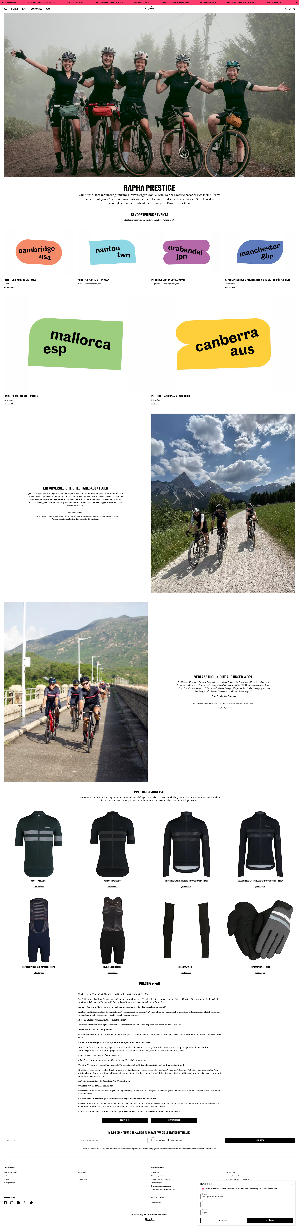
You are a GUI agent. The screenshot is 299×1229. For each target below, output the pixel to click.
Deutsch (203, 1184)
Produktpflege (83, 1179)
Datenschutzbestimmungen (184, 1149)
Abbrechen (223, 1220)
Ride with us (125, 1120)
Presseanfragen (156, 1183)
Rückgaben (82, 1172)
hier (95, 519)
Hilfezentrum (8, 1176)
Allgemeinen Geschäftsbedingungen (144, 1149)
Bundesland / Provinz (209, 1202)
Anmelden (260, 1140)
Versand (6, 1179)
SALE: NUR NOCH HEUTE (9, 2)
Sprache (205, 1210)
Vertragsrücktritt (9, 1183)
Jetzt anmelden (9, 287)
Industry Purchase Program (160, 1179)
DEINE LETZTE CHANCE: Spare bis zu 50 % (42, 2)
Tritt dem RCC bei (174, 1120)
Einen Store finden (10, 1172)
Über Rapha (155, 1172)
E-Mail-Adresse (10, 1140)
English (209, 1184)
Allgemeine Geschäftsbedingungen (163, 1189)
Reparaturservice (84, 1176)
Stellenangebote (157, 1176)
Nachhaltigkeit (231, 1172)
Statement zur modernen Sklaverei (237, 1176)
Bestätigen (270, 1220)
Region (204, 1194)
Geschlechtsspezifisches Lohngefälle (238, 1179)
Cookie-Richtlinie (209, 1149)
